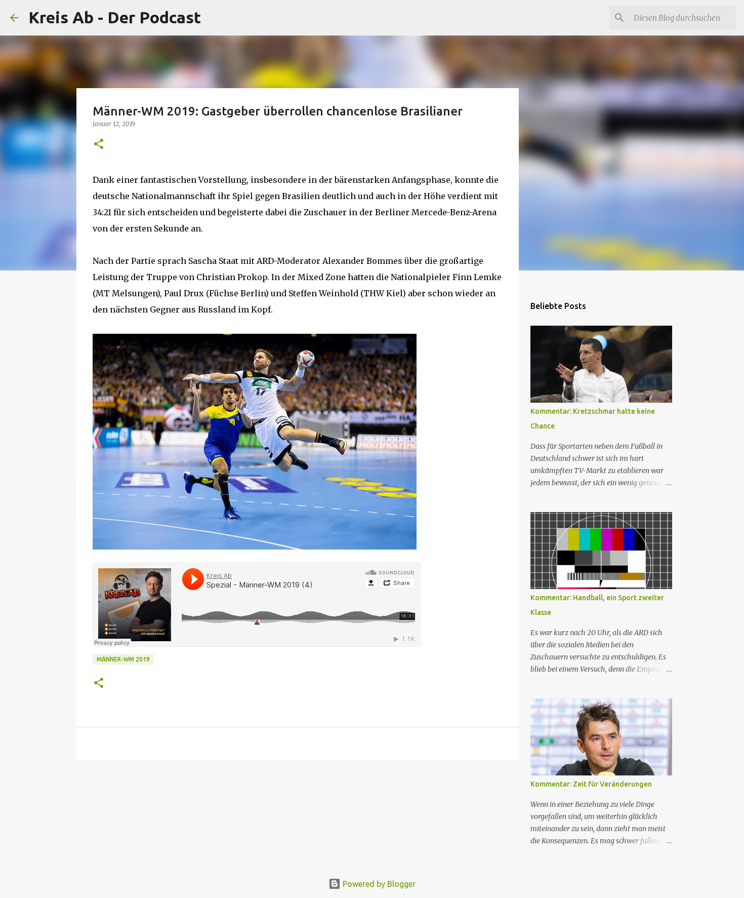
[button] (99, 144)
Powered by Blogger (378, 883)
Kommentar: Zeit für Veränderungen (591, 784)
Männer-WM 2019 (123, 659)
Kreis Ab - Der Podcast (114, 17)
